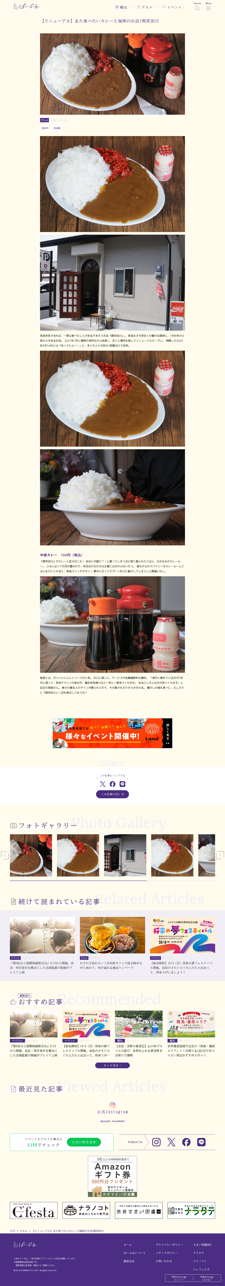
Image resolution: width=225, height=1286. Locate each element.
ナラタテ (198, 1253)
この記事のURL (110, 794)
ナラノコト (200, 1261)
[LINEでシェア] (122, 784)
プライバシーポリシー (169, 1244)
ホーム (128, 1244)
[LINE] (201, 1142)
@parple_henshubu (112, 1121)
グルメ (24, 1231)
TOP (12, 1231)
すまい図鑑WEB (202, 1244)
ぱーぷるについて (135, 1253)
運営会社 (129, 1261)
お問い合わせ (164, 1261)
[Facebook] (186, 1142)
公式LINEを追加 (84, 1142)
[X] (171, 1142)
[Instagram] (156, 1142)
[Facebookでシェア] (112, 784)
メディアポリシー (167, 1253)
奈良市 (45, 128)
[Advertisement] (112, 707)
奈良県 (57, 128)
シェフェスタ (201, 1269)
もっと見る (111, 1065)
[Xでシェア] (103, 784)
